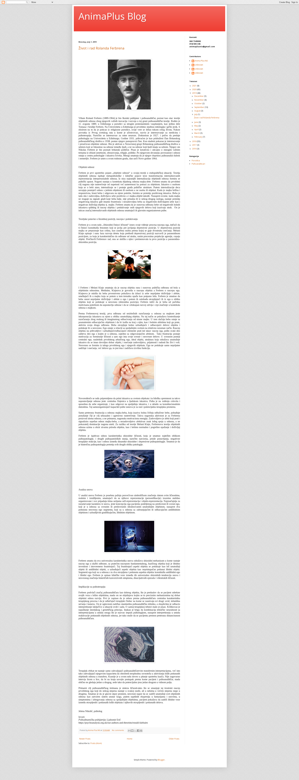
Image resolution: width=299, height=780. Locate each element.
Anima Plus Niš (201, 61)
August (197, 110)
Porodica (196, 160)
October (198, 103)
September (199, 107)
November (199, 100)
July (196, 114)
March (197, 133)
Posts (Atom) (96, 743)
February (198, 137)
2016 (194, 148)
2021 (194, 85)
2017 (194, 145)
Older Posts (174, 738)
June (196, 122)
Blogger (161, 759)
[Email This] (129, 730)
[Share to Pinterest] (141, 730)
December (199, 96)
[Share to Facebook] (138, 730)
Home (129, 738)
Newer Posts (84, 738)
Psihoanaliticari (198, 163)
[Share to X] (135, 730)
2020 (194, 89)
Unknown (199, 65)
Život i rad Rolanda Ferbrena (101, 48)
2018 (194, 141)
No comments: (118, 730)
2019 (194, 93)
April (196, 129)
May (196, 125)
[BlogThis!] (132, 730)
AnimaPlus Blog (112, 16)
